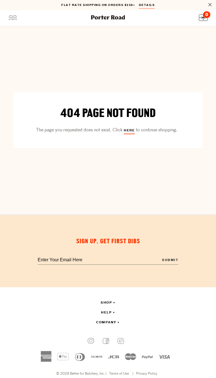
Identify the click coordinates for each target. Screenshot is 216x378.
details (147, 5)
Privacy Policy (146, 373)
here (129, 130)
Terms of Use (119, 373)
